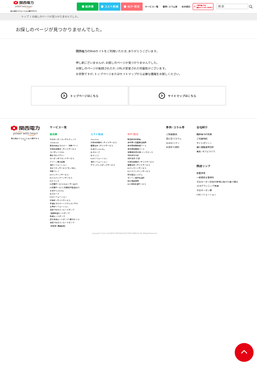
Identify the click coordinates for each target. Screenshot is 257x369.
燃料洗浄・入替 (134, 158)
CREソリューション (206, 194)
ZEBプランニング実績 (208, 185)
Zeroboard (54, 142)
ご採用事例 (171, 134)
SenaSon (95, 139)
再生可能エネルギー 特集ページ (64, 145)
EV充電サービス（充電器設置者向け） (65, 187)
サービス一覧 (152, 6)
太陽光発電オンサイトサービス (63, 149)
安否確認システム (135, 174)
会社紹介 (186, 6)
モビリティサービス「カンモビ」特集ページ (63, 170)
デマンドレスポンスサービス (103, 165)
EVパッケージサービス (59, 174)
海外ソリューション (58, 165)
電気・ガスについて (206, 151)
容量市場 (201, 172)
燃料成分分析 (133, 155)
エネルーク (54, 193)
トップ (25, 16)
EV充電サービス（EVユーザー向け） (64, 184)
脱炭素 (89, 6)
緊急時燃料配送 (134, 139)
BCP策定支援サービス (137, 184)
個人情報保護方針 (205, 147)
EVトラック (54, 180)
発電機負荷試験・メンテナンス (140, 152)
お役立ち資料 (172, 147)
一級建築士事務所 (205, 177)
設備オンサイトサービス (60, 200)
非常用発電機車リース (137, 145)
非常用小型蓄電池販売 (137, 142)
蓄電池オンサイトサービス (102, 145)
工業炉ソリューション (59, 206)
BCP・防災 (134, 6)
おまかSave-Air (57, 190)
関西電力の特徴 (204, 134)
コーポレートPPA (57, 152)
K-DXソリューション (58, 196)
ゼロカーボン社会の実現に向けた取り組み (217, 181)
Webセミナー (173, 142)
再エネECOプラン (57, 155)
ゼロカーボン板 (204, 190)
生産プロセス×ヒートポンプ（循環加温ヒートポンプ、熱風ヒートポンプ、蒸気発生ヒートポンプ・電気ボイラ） (65, 214)
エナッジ (95, 155)
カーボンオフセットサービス (62, 158)
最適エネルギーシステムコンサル (64, 203)
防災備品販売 (133, 180)
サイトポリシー (204, 142)
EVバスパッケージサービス (61, 177)
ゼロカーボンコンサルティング (63, 139)
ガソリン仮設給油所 (136, 177)
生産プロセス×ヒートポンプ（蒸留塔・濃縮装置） (62, 224)
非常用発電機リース (136, 149)
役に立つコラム (173, 138)
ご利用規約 (202, 138)
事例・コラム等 (170, 6)
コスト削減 (111, 6)
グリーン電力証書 (57, 161)
